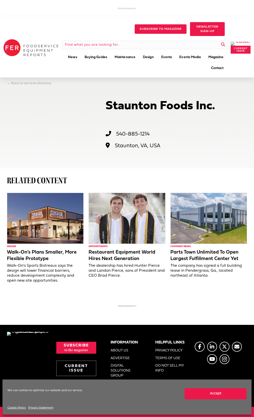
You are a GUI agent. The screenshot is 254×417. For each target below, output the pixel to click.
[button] (161, 29)
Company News (180, 246)
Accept (216, 393)
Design (11, 246)
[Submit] (223, 45)
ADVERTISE (120, 358)
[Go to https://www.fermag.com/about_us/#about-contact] (237, 347)
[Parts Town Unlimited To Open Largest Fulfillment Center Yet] (209, 218)
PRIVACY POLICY (169, 350)
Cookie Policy (16, 407)
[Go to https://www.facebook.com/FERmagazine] (200, 347)
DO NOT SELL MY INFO (169, 368)
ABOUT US (119, 350)
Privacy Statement (40, 407)
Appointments (98, 246)
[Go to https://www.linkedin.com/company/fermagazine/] (212, 347)
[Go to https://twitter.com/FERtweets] (224, 347)
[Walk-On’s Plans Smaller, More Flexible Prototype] (45, 218)
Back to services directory (31, 83)
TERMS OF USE (167, 358)
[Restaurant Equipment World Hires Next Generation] (127, 218)
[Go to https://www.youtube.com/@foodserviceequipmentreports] (212, 359)
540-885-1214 (133, 134)
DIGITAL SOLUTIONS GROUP (120, 371)
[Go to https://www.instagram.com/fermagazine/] (224, 359)
